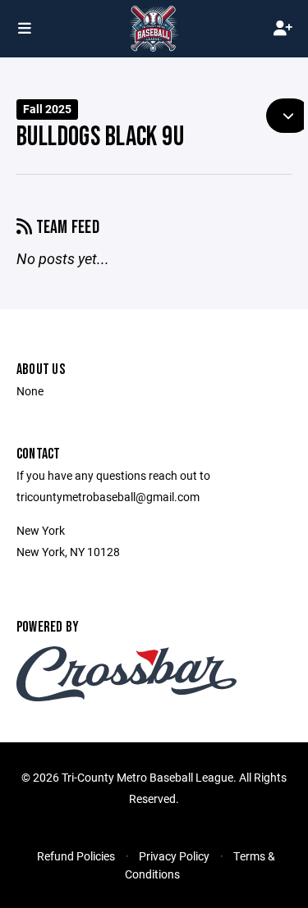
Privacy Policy (174, 856)
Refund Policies (76, 856)
